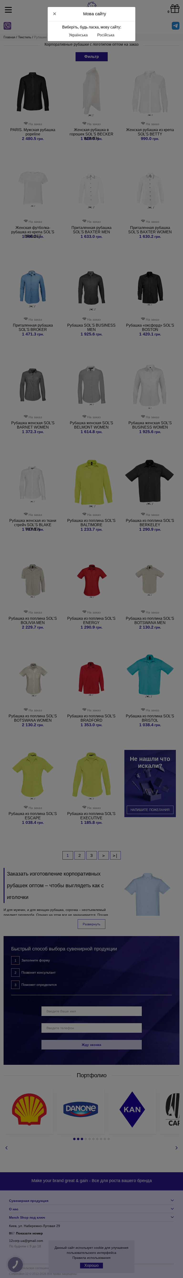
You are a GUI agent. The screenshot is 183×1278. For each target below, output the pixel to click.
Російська (105, 35)
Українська (78, 35)
